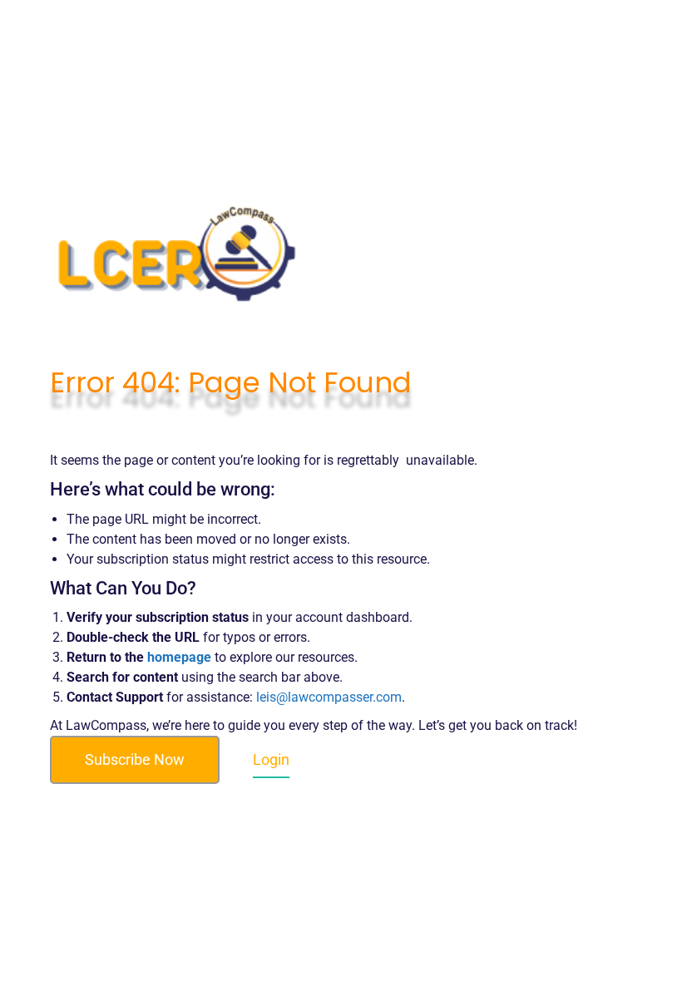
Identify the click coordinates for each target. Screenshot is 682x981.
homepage (179, 657)
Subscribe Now (135, 759)
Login (271, 759)
